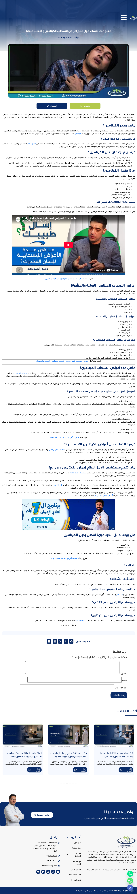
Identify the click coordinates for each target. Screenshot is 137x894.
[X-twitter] (48, 872)
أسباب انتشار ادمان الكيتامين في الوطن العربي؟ (64, 279)
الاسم (124, 680)
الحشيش (119, 594)
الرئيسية (74, 37)
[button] (71, 641)
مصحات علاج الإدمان (57, 449)
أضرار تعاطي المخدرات (104, 495)
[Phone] (130, 874)
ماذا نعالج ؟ (76, 848)
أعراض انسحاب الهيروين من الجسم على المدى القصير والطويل (62, 361)
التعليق (123, 673)
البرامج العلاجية (78, 854)
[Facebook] (58, 872)
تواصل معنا (76, 880)
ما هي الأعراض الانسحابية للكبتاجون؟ (64, 437)
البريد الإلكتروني (121, 687)
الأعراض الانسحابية (20, 373)
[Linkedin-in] (43, 872)
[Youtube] (38, 872)
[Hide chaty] (130, 888)
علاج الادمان (58, 485)
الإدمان (78, 134)
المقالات (62, 37)
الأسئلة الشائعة (75, 875)
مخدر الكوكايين (81, 620)
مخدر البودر (31, 144)
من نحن (77, 843)
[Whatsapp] (130, 881)
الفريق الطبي (76, 869)
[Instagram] (53, 872)
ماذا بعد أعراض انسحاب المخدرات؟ (65, 558)
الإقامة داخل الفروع (76, 862)
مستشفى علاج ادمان (78, 473)
